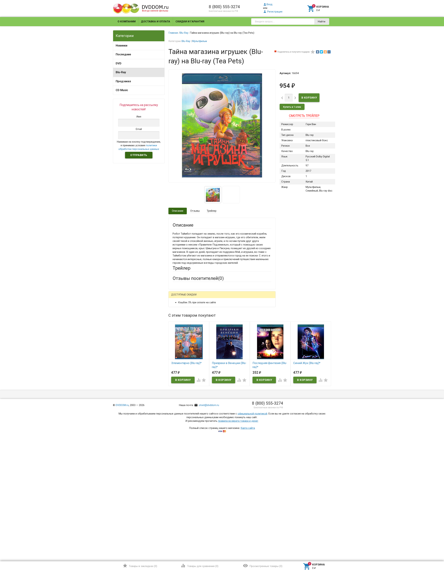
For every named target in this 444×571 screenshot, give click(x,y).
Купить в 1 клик (292, 106)
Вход (267, 4)
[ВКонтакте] (317, 51)
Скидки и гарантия (190, 21)
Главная (173, 32)
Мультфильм (199, 41)
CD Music (122, 90)
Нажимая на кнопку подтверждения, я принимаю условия (139, 145)
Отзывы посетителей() (198, 278)
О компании (127, 21)
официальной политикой (252, 413)
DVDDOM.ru (122, 405)
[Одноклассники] (325, 51)
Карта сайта (248, 428)
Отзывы (195, 210)
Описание (177, 210)
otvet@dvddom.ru (206, 405)
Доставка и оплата (155, 21)
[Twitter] (321, 51)
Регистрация (272, 11)
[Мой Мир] (329, 51)
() (139, 565)
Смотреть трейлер (304, 115)
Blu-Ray (121, 72)
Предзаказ (123, 81)
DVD (118, 63)
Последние (123, 54)
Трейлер (211, 210)
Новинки (121, 45)
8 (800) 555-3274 (224, 6)
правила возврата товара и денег (238, 420)
